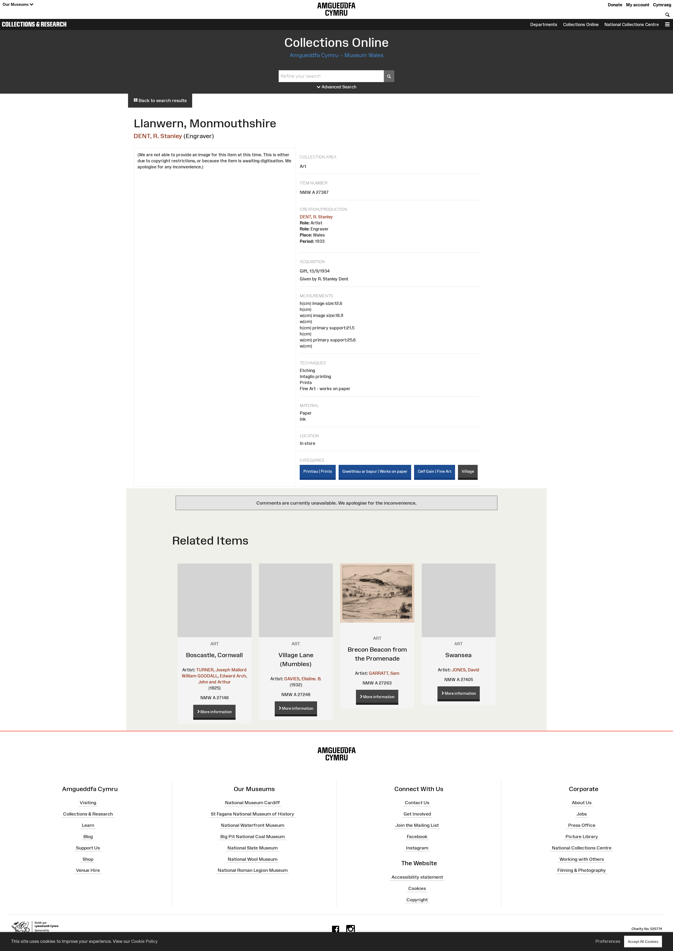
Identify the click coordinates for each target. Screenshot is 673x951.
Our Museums (16, 4)
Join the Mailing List (417, 825)
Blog (88, 836)
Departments (543, 24)
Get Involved (417, 814)
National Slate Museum (252, 848)
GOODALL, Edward (216, 675)
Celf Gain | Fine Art (434, 471)
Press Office (581, 825)
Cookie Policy (144, 941)
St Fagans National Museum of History (252, 814)
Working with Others (581, 859)
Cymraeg (662, 4)
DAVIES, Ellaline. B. (302, 678)
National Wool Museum (252, 859)
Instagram (417, 848)
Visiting (88, 802)
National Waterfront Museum (252, 825)
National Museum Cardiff (252, 802)
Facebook (417, 836)
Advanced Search (338, 86)
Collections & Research (34, 24)
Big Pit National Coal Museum (252, 836)
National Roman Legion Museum (253, 870)
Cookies (417, 888)
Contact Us (417, 802)
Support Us (88, 848)
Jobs (582, 814)
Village (468, 471)
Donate (615, 4)
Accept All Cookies (643, 941)
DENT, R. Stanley (158, 135)
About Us (582, 802)
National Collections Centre (631, 24)
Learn (88, 825)
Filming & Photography (581, 870)
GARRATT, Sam (384, 673)
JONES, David (465, 669)
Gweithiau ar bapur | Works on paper (374, 471)
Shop (88, 859)
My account (637, 4)
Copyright (417, 899)
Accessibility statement (417, 877)
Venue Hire (88, 870)
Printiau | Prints (317, 471)
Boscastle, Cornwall (214, 654)
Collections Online (581, 24)
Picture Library (581, 836)
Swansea (458, 654)
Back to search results (162, 100)
